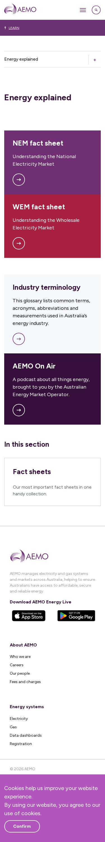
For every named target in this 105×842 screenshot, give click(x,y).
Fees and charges (25, 681)
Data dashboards (26, 735)
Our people (20, 673)
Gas (13, 727)
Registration (21, 743)
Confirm (22, 826)
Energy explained (21, 59)
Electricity (19, 718)
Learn (14, 28)
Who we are (20, 656)
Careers (17, 665)
